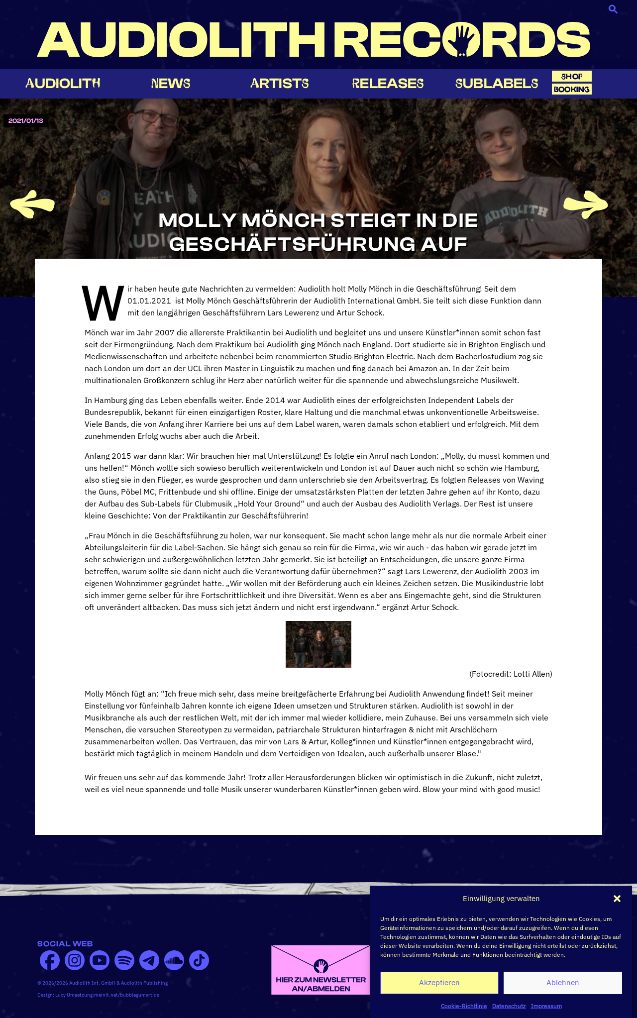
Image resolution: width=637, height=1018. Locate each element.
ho (571, 76)
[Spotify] (124, 960)
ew (171, 83)
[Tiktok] (199, 960)
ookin (572, 89)
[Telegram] (149, 960)
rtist (279, 83)
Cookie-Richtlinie (464, 1005)
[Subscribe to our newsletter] (321, 969)
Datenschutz (509, 1005)
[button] (617, 899)
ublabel (496, 83)
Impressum (546, 1005)
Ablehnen (562, 982)
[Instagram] (75, 960)
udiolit (62, 83)
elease (388, 83)
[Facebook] (50, 960)
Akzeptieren (439, 982)
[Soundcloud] (174, 960)
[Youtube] (99, 960)
